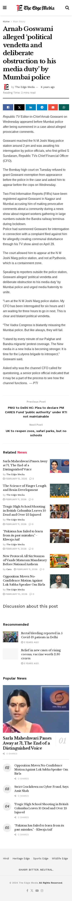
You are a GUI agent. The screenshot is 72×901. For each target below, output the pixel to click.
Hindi (6, 858)
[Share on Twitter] (19, 107)
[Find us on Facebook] (27, 891)
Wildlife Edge (60, 858)
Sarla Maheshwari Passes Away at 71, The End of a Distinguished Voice (25, 465)
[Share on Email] (53, 107)
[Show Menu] (5, 7)
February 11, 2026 (15, 499)
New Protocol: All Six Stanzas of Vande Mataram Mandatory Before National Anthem (25, 560)
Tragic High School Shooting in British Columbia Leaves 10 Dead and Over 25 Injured (24, 510)
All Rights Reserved (50, 882)
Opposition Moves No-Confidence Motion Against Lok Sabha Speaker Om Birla (24, 580)
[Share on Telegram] (42, 107)
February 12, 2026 (16, 478)
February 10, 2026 (16, 594)
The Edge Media (25, 87)
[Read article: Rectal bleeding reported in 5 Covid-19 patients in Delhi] (10, 636)
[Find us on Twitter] (31, 891)
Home (6, 21)
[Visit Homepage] (35, 8)
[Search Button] (67, 7)
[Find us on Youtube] (37, 891)
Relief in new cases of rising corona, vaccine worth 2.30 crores (41, 654)
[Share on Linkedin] (31, 107)
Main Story (19, 21)
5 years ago (31, 642)
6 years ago (48, 87)
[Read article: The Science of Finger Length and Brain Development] (59, 491)
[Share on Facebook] (8, 107)
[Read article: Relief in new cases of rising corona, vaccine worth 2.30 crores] (10, 653)
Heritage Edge (21, 858)
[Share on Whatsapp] (64, 107)
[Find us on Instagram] (42, 891)
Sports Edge (40, 858)
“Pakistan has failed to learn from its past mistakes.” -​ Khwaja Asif (23, 535)
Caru (9, 569)
